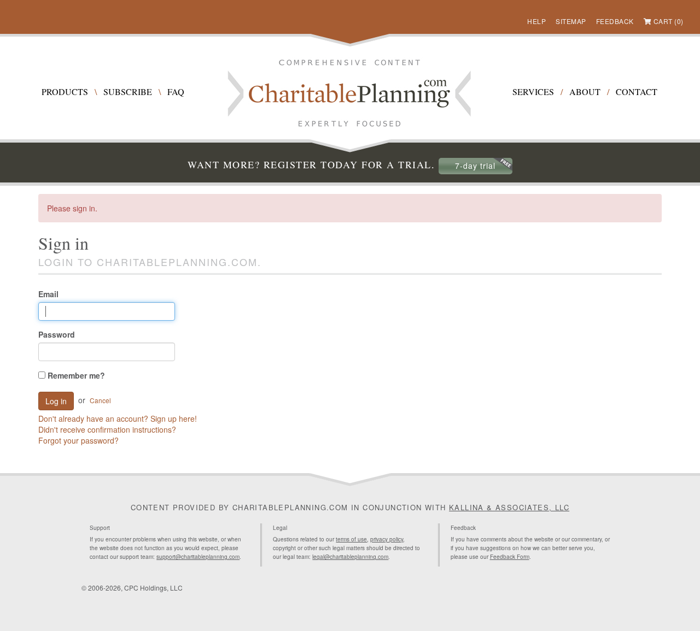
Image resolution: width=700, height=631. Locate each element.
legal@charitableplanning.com (350, 557)
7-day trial (475, 165)
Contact (636, 91)
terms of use (351, 539)
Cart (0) (669, 21)
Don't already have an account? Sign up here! (117, 418)
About (584, 91)
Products (65, 91)
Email (48, 293)
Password (56, 334)
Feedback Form (509, 557)
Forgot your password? (78, 440)
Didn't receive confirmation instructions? (107, 429)
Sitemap (571, 21)
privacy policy (386, 539)
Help (536, 21)
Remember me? (75, 375)
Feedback (615, 21)
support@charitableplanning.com (198, 557)
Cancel (100, 400)
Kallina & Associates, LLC (509, 507)
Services (533, 91)
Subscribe (127, 91)
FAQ (175, 91)
